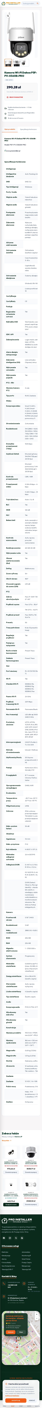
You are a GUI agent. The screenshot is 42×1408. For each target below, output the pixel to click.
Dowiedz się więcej (11, 1172)
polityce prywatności (12, 1395)
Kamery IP (18, 1137)
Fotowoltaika (6, 1262)
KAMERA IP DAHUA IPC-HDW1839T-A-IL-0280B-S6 (11, 1196)
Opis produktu (9, 129)
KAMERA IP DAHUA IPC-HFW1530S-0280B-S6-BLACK (11, 1163)
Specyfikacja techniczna (28, 129)
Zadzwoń (10, 1332)
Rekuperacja (26, 1266)
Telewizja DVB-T (7, 1269)
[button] (8, 16)
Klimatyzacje (6, 1256)
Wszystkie (6, 1140)
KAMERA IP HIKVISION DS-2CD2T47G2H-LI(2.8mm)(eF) (30, 1196)
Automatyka (26, 1252)
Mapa (21, 1332)
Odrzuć (32, 1400)
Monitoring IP (26, 1256)
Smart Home (26, 1259)
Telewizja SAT (26, 1269)
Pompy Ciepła (26, 1262)
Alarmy (4, 1259)
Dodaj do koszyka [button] (11, 1204)
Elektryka (5, 1252)
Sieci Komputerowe (8, 1266)
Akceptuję (16, 1400)
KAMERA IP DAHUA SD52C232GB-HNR (31, 1162)
